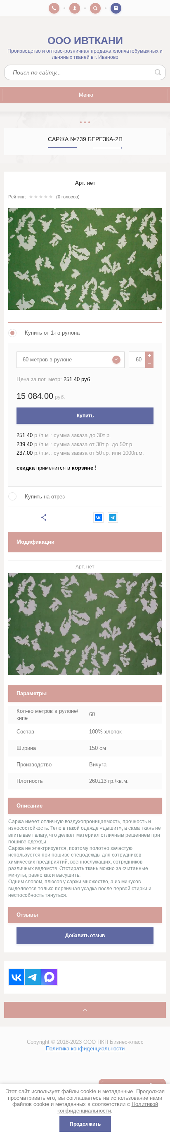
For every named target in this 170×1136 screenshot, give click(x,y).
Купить (85, 416)
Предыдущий (62, 148)
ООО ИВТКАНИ (85, 40)
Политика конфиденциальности (85, 1048)
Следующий (107, 148)
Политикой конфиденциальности (107, 1107)
